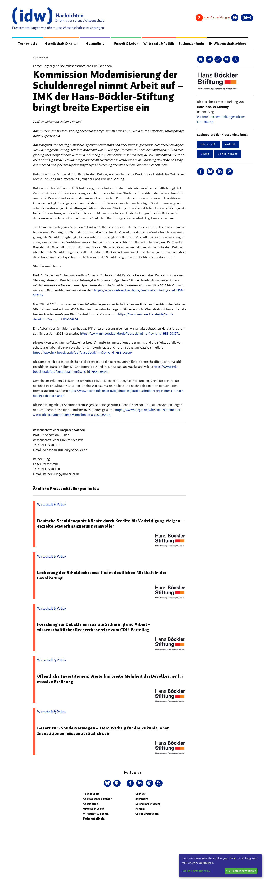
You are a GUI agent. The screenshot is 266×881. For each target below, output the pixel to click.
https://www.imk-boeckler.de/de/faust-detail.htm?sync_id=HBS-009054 (83, 352)
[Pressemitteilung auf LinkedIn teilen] (219, 171)
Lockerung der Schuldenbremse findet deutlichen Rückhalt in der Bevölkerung (102, 575)
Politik (230, 144)
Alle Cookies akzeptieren (241, 871)
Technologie (27, 43)
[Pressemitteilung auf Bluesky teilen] (210, 171)
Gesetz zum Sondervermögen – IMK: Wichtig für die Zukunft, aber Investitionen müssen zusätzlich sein (103, 731)
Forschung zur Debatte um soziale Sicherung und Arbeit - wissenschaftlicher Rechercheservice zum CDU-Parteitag (93, 627)
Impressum (141, 798)
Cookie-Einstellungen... (196, 871)
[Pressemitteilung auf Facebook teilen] (200, 171)
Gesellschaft (228, 154)
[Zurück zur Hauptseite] (247, 17)
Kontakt (139, 808)
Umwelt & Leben (126, 43)
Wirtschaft (208, 144)
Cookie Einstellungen (147, 813)
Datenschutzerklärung (147, 803)
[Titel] (200, 59)
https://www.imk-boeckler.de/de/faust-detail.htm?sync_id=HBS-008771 (130, 333)
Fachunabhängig (191, 43)
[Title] (218, 59)
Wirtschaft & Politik (158, 43)
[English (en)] (234, 17)
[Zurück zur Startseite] (58, 18)
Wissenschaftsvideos (229, 43)
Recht (204, 154)
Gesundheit (95, 43)
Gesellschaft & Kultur (61, 43)
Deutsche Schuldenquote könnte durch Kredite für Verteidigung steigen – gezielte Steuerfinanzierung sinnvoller (110, 523)
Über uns (140, 793)
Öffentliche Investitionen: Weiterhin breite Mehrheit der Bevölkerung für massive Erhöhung (110, 679)
